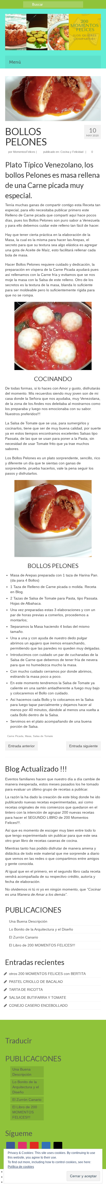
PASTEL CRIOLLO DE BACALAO (36, 982)
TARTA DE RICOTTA (26, 989)
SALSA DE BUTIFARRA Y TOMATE (37, 997)
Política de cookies (21, 1167)
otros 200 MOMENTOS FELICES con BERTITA (47, 974)
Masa (28, 736)
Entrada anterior (21, 746)
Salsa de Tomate (43, 736)
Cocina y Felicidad (71, 151)
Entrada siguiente (83, 746)
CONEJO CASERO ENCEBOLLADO (38, 1005)
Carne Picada (15, 736)
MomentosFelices (24, 151)
